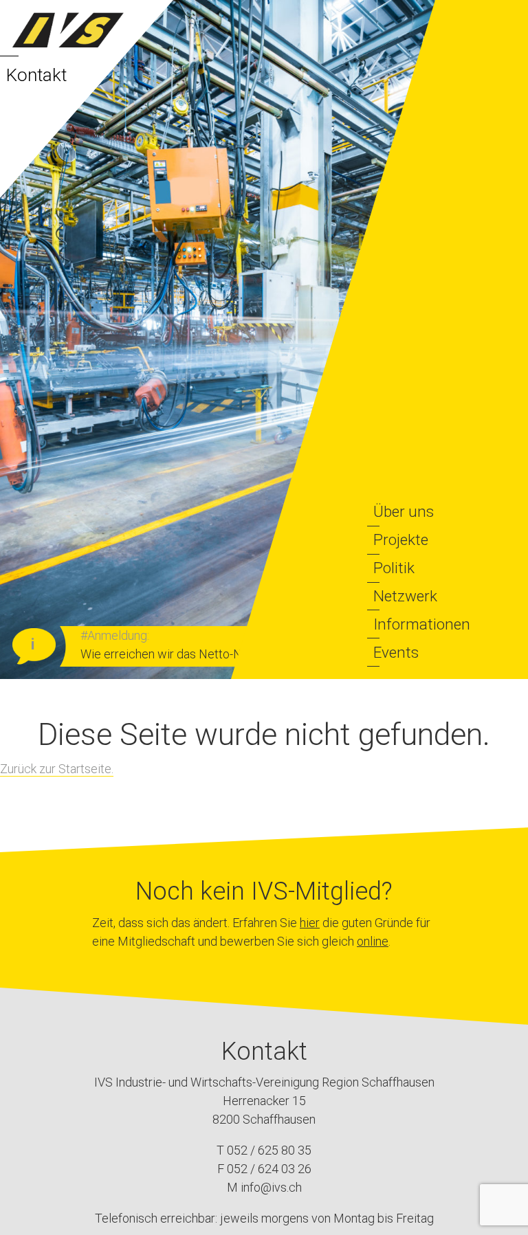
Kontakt (36, 75)
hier (310, 922)
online (372, 941)
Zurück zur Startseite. (56, 768)
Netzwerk (405, 596)
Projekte (400, 539)
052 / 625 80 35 (269, 1150)
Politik (394, 568)
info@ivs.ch (271, 1187)
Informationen (421, 624)
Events (396, 652)
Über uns (403, 511)
